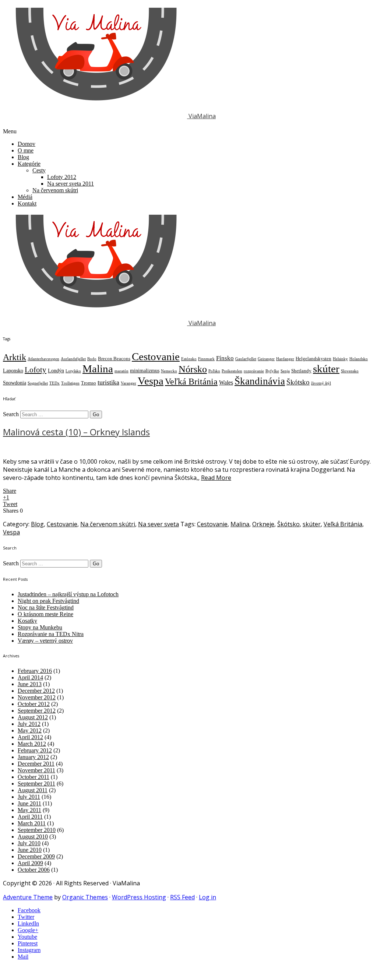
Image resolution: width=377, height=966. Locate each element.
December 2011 (36, 763)
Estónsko (189, 359)
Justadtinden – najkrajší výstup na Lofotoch (68, 594)
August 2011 (32, 790)
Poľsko (214, 371)
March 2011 (32, 823)
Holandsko (358, 359)
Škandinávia (260, 381)
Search (11, 414)
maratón (121, 371)
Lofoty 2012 (61, 177)
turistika (108, 382)
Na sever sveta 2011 (70, 183)
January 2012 (33, 757)
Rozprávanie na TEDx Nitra (51, 634)
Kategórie (29, 164)
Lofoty (35, 369)
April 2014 (30, 677)
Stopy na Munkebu (40, 627)
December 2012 (36, 691)
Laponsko (13, 370)
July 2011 (29, 797)
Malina (97, 369)
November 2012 (37, 697)
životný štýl (321, 383)
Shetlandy (301, 370)
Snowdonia (14, 383)
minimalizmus (144, 370)
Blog (23, 157)
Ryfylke (272, 371)
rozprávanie (254, 371)
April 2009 (30, 863)
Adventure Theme (28, 897)
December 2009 (36, 856)
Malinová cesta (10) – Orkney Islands (76, 432)
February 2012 (35, 750)
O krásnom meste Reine (45, 614)
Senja (285, 371)
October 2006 (34, 870)
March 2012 (32, 744)
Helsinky (340, 359)
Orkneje (263, 524)
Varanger (128, 383)
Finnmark (206, 359)
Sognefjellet (38, 383)
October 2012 (34, 704)
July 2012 (29, 724)
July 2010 (29, 843)
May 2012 (30, 730)
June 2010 (30, 850)
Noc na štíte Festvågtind (46, 607)
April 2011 (30, 817)
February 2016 (35, 671)
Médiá (25, 197)
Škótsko (298, 382)
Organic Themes (85, 897)
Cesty (39, 170)
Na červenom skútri (55, 190)
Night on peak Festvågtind (48, 601)
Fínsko (225, 358)
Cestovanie (156, 356)
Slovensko (350, 371)
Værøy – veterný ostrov (45, 640)
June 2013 (30, 684)
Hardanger (285, 359)
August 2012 (33, 717)
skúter (326, 369)
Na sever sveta (158, 524)
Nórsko (193, 369)
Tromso (88, 383)
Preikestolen (232, 371)
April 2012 (30, 737)
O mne (26, 150)
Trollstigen (70, 383)
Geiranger (266, 359)
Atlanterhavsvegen (43, 359)
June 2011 (29, 803)
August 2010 (33, 836)
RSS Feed (182, 897)
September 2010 (37, 830)
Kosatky (27, 621)
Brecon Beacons (114, 358)
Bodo (91, 359)
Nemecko (169, 371)
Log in (207, 897)
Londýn (56, 370)
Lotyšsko (73, 371)
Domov (26, 144)
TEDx (54, 383)
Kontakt (27, 203)
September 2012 (37, 710)
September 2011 (36, 783)
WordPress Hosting (139, 897)
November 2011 (36, 770)
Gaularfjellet (245, 359)
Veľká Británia (191, 381)
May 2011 (29, 810)
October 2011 (33, 777)
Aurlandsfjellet (73, 359)
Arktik (14, 357)
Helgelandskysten (313, 358)
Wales (226, 382)
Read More (216, 478)
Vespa (150, 381)
